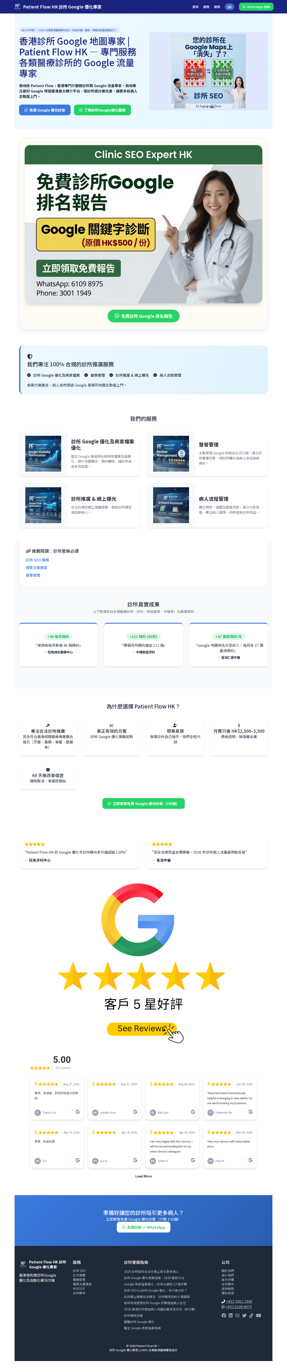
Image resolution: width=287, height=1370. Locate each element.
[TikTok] (251, 1315)
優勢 (217, 6)
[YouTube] (258, 1315)
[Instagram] (237, 1315)
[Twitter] (244, 1315)
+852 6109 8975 (239, 1306)
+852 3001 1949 (239, 1301)
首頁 (195, 6)
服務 (206, 6)
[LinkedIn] (231, 1315)
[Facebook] (224, 1315)
